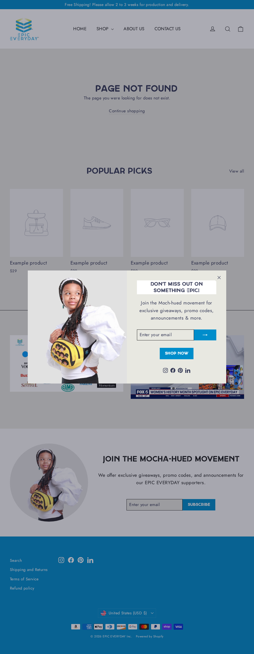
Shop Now (176, 353)
